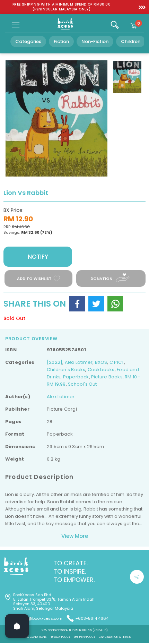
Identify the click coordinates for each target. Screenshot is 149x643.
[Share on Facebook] (77, 303)
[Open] (17, 626)
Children (130, 41)
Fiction (61, 41)
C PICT (116, 362)
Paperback (76, 377)
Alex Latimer (79, 362)
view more (74, 536)
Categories (28, 41)
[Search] (114, 25)
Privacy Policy (60, 637)
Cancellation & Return (115, 637)
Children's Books (66, 369)
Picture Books (107, 377)
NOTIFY (38, 256)
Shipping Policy (84, 637)
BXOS (101, 362)
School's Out (82, 384)
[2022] (54, 362)
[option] (61, 7)
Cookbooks (101, 369)
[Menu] (15, 25)
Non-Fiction (94, 41)
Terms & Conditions (32, 637)
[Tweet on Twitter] (96, 303)
